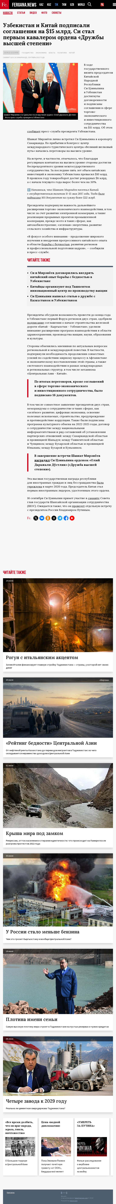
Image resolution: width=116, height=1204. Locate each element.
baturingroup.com (81, 1198)
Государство (28, 53)
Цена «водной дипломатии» (50, 1123)
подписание (35, 322)
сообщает (33, 131)
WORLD (81, 4)
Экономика (41, 53)
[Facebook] (66, 518)
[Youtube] (72, 518)
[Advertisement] (58, 548)
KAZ (41, 4)
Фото (44, 12)
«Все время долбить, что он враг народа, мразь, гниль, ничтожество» (19, 1127)
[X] (35, 518)
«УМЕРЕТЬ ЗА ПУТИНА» (86, 1123)
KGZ (49, 4)
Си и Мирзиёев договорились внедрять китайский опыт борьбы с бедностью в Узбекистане (62, 277)
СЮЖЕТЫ (56, 12)
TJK (56, 4)
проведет (78, 506)
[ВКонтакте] (41, 518)
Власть (52, 53)
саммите (94, 498)
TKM (64, 4)
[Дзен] (54, 518)
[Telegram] (60, 518)
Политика (62, 53)
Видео (33, 12)
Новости (8, 12)
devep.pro (73, 1201)
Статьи (21, 12)
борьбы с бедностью (55, 244)
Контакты (10, 1192)
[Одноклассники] (47, 518)
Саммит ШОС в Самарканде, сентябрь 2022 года (24, 57)
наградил (42, 460)
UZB (72, 4)
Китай (72, 53)
